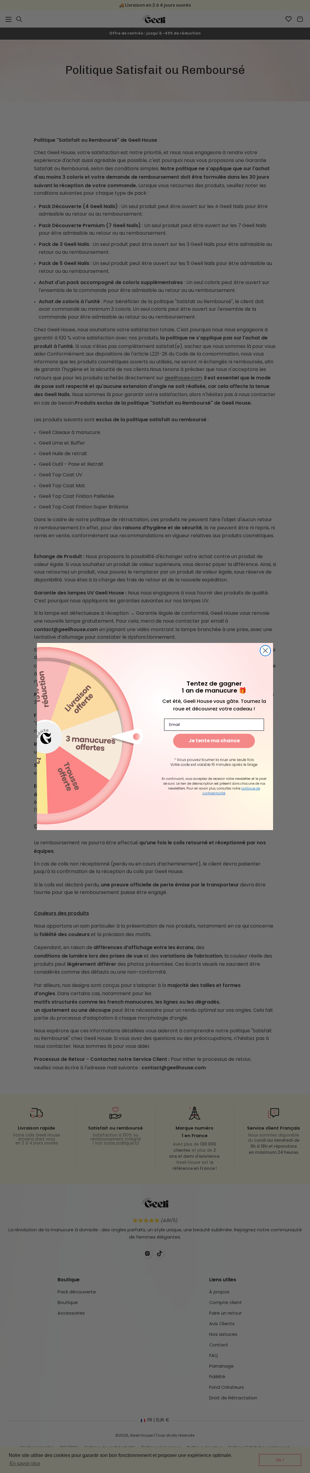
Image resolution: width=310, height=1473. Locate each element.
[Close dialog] (265, 650)
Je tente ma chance (214, 741)
